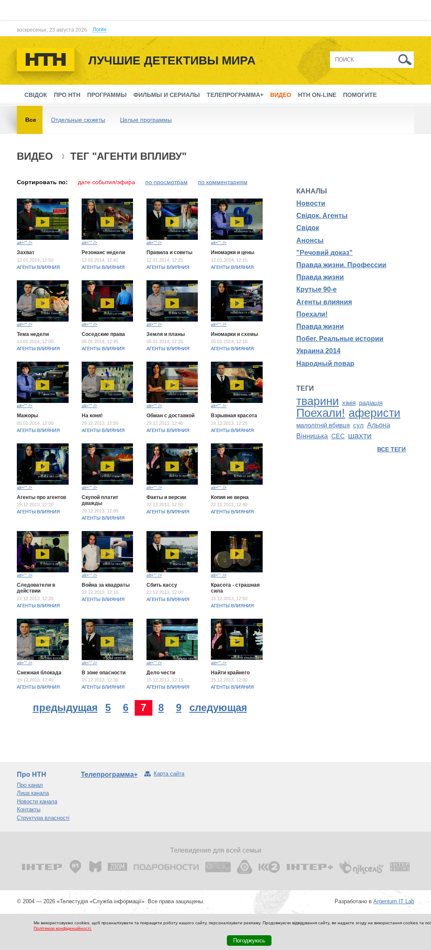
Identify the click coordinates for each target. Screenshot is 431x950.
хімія (349, 403)
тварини (317, 401)
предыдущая (65, 707)
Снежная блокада (39, 673)
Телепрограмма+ (235, 94)
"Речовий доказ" (324, 252)
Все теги (391, 449)
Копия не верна (230, 497)
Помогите (360, 94)
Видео (280, 94)
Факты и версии (166, 497)
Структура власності (43, 818)
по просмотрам (166, 182)
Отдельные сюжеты (78, 119)
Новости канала (37, 801)
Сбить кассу (161, 585)
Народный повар (325, 363)
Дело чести (160, 673)
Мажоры (27, 416)
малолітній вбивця (323, 425)
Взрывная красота (234, 416)
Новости (310, 203)
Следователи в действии (36, 588)
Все (30, 119)
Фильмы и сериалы (166, 94)
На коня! (92, 416)
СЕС (338, 436)
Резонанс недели (103, 252)
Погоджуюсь (249, 940)
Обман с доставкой (170, 416)
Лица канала (33, 793)
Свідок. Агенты (322, 215)
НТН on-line (317, 94)
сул (358, 425)
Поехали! (311, 314)
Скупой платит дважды (100, 500)
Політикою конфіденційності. (63, 928)
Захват (26, 252)
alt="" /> (24, 242)
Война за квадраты (106, 585)
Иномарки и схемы (234, 334)
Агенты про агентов (41, 497)
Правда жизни (320, 277)
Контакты (28, 809)
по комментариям (222, 182)
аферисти (374, 413)
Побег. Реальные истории (339, 338)
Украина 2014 (318, 350)
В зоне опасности (103, 673)
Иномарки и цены (232, 252)
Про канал (30, 785)
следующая (218, 707)
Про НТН (67, 94)
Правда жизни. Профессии (341, 264)
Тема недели (33, 334)
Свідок (35, 94)
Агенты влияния (38, 267)
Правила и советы (169, 252)
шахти (360, 435)
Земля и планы (165, 334)
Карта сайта (169, 773)
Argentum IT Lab (393, 901)
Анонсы (310, 240)
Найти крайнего (230, 673)
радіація (371, 403)
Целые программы (146, 119)
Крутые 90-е (316, 289)
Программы (107, 94)
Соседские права (103, 334)
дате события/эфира (106, 182)
